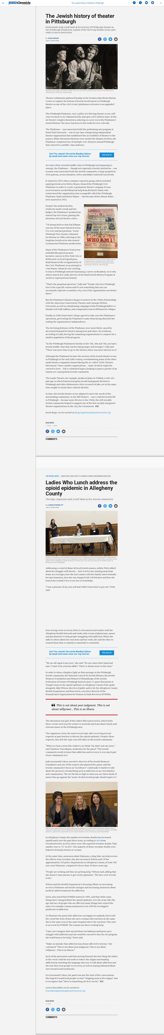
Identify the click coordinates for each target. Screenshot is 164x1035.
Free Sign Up (107, 155)
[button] (161, 3)
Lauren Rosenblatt (55, 505)
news (55, 425)
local (49, 425)
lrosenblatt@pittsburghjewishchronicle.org (65, 990)
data (98, 840)
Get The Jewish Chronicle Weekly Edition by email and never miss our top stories (70, 155)
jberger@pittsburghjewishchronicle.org (92, 412)
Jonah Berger (53, 38)
